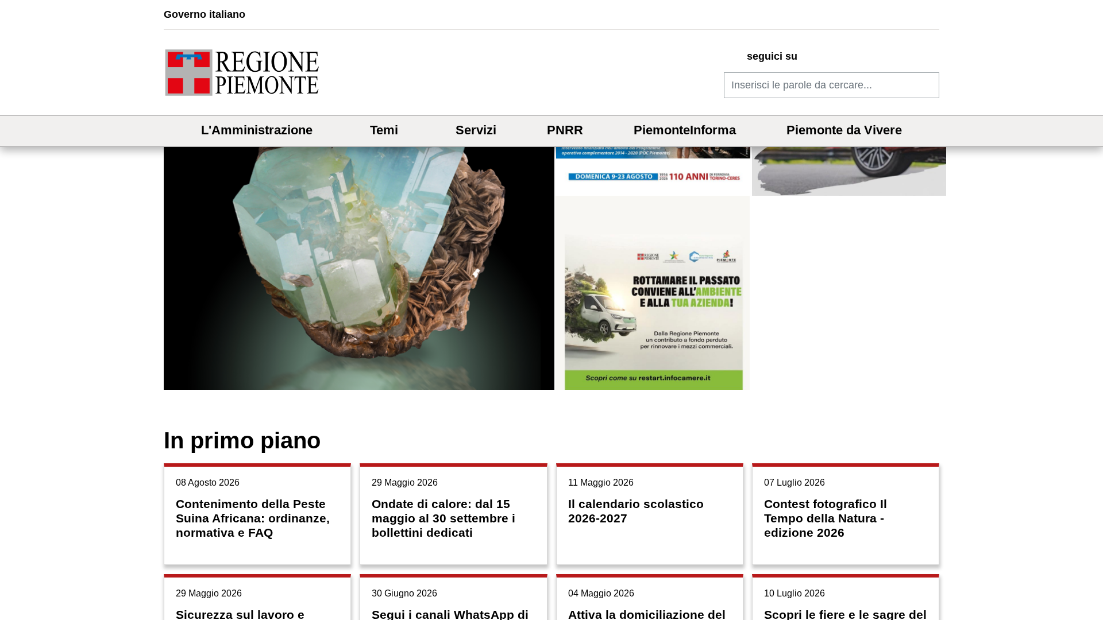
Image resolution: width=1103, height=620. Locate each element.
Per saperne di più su (360, 196)
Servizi (476, 130)
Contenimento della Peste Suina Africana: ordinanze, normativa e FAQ (253, 518)
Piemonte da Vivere (844, 130)
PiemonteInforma (685, 130)
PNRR (565, 130)
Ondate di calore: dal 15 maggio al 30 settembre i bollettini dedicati (443, 518)
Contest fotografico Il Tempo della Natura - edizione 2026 (825, 518)
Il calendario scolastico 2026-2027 (636, 511)
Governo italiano (204, 14)
